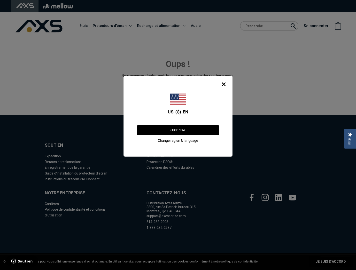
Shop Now (178, 130)
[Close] (224, 84)
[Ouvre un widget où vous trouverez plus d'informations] (21, 261)
